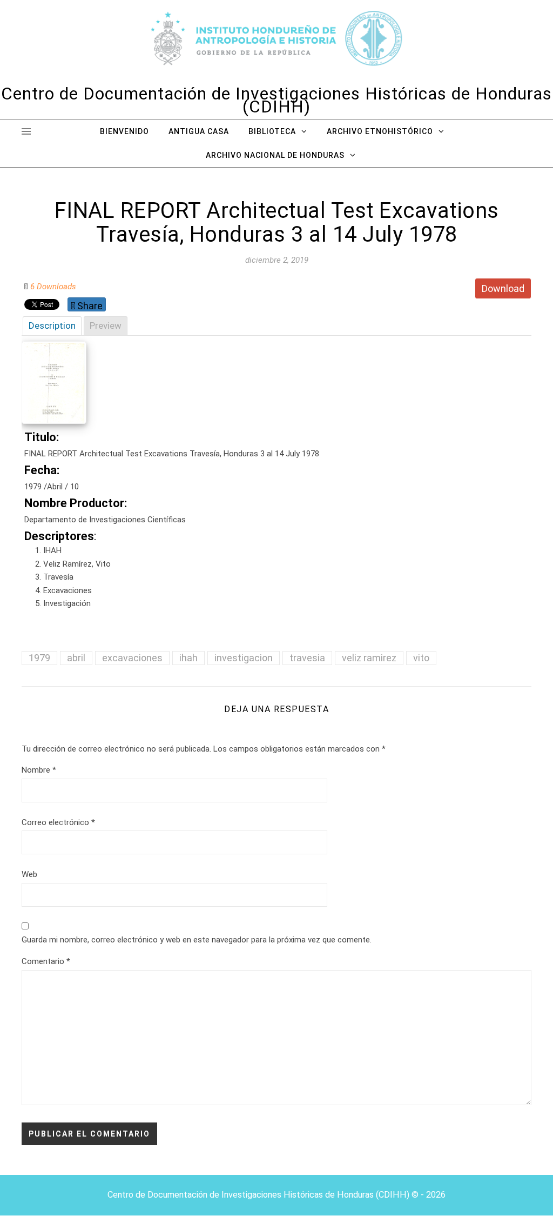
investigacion (243, 657)
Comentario (46, 961)
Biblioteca (272, 131)
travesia (307, 657)
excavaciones (132, 657)
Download (503, 288)
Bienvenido (124, 131)
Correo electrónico (58, 822)
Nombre (39, 770)
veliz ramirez (369, 657)
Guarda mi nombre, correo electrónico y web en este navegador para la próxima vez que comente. (197, 940)
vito (421, 657)
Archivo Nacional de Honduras (275, 155)
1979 (39, 657)
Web (29, 874)
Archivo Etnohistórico (380, 131)
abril (76, 657)
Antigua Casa (198, 131)
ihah (188, 657)
